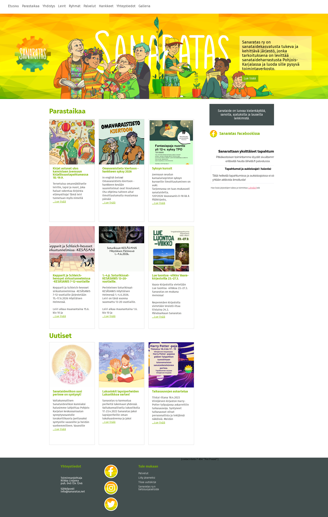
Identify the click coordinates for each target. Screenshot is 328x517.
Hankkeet (106, 6)
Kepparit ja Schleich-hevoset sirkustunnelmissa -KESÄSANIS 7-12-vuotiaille (71, 278)
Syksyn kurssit (162, 168)
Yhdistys (49, 6)
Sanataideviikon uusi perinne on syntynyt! (67, 393)
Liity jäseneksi (146, 477)
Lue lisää (250, 78)
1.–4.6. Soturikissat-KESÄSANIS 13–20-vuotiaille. (115, 278)
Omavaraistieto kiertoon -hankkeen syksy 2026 (120, 170)
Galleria (144, 6)
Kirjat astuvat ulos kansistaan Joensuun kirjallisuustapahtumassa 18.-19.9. (70, 173)
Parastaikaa (30, 6)
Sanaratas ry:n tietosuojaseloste (148, 488)
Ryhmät (74, 6)
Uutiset (60, 336)
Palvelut (90, 6)
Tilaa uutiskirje (147, 482)
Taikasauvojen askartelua (170, 391)
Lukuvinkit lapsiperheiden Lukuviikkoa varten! (120, 393)
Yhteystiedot (126, 6)
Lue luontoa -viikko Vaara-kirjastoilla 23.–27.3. (170, 277)
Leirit (62, 6)
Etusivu (13, 6)
